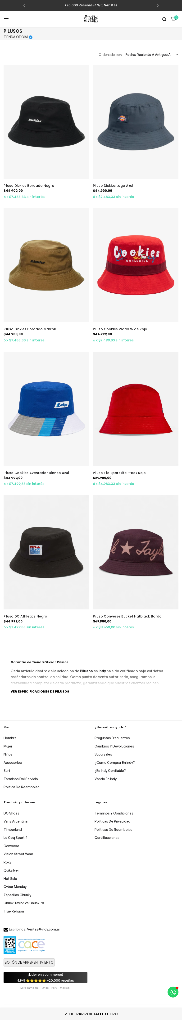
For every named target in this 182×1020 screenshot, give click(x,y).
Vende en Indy (106, 779)
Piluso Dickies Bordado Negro (29, 185)
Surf (7, 771)
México (64, 987)
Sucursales (103, 754)
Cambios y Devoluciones (114, 746)
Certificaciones (107, 838)
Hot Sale (10, 879)
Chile (45, 987)
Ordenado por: (110, 55)
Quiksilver (11, 870)
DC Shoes (11, 813)
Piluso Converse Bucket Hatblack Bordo (127, 616)
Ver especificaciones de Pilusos (40, 691)
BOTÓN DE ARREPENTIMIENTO (29, 962)
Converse (11, 846)
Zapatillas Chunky (17, 895)
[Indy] (91, 19)
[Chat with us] (173, 992)
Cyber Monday (15, 887)
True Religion (14, 911)
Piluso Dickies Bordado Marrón (30, 329)
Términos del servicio (21, 779)
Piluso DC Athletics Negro (25, 616)
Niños (8, 754)
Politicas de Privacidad (112, 821)
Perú (54, 987)
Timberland (13, 830)
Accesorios (13, 763)
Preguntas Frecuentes (112, 738)
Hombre (10, 738)
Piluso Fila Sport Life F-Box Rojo (119, 473)
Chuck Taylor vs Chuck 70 (24, 903)
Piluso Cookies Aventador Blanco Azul (36, 473)
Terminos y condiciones (114, 813)
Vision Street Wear (18, 854)
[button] (24, 5)
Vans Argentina (15, 821)
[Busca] (164, 19)
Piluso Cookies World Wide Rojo (120, 329)
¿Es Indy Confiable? (110, 771)
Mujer (8, 746)
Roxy (7, 862)
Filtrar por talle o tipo (93, 1014)
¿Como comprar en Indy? (115, 763)
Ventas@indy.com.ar (43, 929)
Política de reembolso (22, 787)
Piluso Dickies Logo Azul (113, 185)
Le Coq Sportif (15, 838)
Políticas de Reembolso (113, 830)
